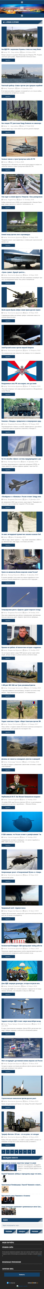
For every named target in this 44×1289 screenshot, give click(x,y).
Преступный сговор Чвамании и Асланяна (16, 1196)
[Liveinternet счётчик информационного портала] (11, 1283)
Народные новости (6, 1254)
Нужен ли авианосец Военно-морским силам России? (20, 572)
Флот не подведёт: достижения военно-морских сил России (22, 1061)
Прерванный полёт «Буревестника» (14, 908)
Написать (22, 1275)
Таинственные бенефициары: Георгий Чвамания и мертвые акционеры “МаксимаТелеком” (22, 1185)
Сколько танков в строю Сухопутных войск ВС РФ (18, 159)
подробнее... (8, 60)
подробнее (40, 1255)
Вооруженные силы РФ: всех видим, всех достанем (19, 383)
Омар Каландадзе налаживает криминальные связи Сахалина (22, 1207)
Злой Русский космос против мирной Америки (18, 347)
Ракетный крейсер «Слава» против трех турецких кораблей (22, 85)
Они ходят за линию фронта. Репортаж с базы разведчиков (22, 197)
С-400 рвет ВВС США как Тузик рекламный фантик (18, 685)
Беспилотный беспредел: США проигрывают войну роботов (22, 946)
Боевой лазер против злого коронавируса (16, 234)
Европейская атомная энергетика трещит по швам (19, 1163)
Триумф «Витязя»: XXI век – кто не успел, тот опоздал (20, 1134)
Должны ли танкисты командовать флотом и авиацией (21, 759)
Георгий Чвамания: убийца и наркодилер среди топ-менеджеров (22, 1174)
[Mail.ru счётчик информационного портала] (33, 1283)
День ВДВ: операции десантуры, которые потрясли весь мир (22, 983)
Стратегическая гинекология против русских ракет (19, 1098)
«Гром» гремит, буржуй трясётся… (14, 272)
